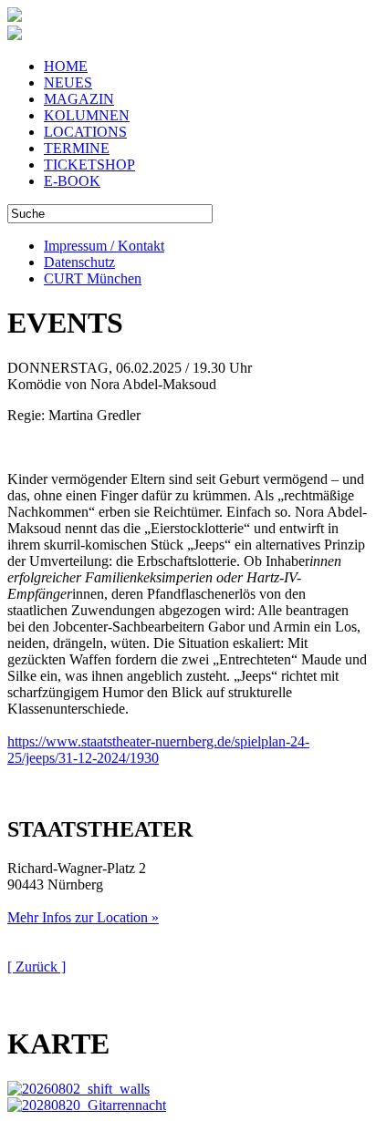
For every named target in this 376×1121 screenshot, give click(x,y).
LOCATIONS (85, 131)
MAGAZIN (79, 99)
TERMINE (77, 148)
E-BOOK (72, 181)
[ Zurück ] (36, 966)
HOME (66, 66)
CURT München (92, 278)
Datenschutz (79, 262)
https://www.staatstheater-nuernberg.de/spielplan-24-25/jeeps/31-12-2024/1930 (158, 750)
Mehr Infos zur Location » (83, 917)
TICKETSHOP (89, 164)
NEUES (68, 82)
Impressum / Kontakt (104, 245)
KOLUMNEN (87, 115)
